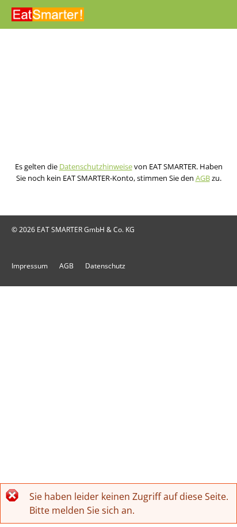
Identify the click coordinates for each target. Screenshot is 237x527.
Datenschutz (105, 266)
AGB (203, 178)
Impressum (30, 266)
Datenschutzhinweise (95, 166)
